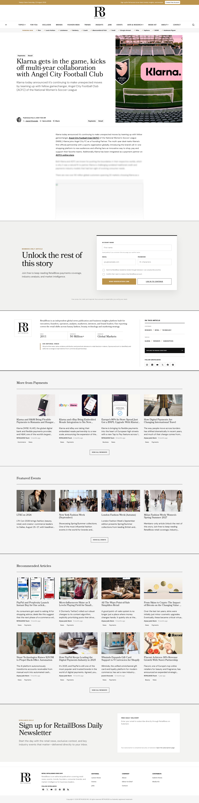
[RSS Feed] (68, 789)
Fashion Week (73, 25)
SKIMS (156, 30)
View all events (99, 540)
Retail (30, 56)
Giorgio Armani (125, 30)
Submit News (157, 778)
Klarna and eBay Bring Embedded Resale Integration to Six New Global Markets (77, 422)
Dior (39, 30)
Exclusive (46, 25)
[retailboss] (99, 13)
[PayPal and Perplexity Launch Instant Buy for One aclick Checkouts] (36, 588)
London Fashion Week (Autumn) (118, 515)
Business (106, 442)
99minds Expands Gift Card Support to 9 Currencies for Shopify (120, 659)
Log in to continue (154, 281)
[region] (99, 30)
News (30, 442)
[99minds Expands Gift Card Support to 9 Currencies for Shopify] (120, 643)
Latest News (96, 778)
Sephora (147, 30)
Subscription (168, 341)
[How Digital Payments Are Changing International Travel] (163, 405)
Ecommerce (22, 442)
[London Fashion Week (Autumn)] (120, 501)
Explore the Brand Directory (156, 350)
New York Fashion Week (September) (72, 516)
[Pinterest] (59, 789)
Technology (166, 330)
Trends (87, 25)
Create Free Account (172, 2)
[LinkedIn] (64, 789)
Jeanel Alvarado (31, 121)
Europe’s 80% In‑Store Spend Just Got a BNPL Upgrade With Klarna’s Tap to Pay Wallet (120, 422)
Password (142, 257)
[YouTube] (51, 789)
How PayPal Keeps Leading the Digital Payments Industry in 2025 (77, 659)
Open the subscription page (165, 748)
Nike (137, 30)
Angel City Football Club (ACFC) (84, 138)
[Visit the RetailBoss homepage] (23, 328)
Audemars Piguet (170, 30)
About (164, 25)
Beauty (147, 680)
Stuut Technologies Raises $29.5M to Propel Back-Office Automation (35, 659)
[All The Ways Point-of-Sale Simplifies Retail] (120, 588)
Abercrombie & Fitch (99, 30)
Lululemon (64, 30)
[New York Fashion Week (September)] (78, 501)
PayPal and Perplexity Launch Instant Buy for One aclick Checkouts (33, 605)
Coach (85, 30)
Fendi (113, 30)
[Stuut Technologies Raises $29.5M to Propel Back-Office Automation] (36, 643)
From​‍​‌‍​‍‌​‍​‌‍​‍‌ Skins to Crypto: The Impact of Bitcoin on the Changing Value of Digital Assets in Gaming (162, 605)
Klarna (147, 341)
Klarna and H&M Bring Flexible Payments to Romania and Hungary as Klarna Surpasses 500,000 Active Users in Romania (35, 424)
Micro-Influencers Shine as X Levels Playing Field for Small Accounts (75, 605)
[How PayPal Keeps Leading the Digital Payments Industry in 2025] (78, 643)
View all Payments (99, 452)
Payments (21, 56)
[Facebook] (43, 789)
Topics (21, 25)
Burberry (75, 30)
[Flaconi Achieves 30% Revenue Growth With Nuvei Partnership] (163, 643)
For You (34, 25)
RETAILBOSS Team (23, 438)
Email (104, 257)
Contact (177, 25)
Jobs (110, 25)
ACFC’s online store (65, 155)
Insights (99, 25)
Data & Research (134, 25)
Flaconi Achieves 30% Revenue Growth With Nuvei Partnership (161, 659)
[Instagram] (55, 789)
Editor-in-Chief (127, 782)
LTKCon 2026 (24, 515)
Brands (59, 25)
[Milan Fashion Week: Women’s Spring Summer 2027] (163, 501)
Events (120, 25)
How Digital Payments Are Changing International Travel (160, 421)
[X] (47, 789)
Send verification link (119, 281)
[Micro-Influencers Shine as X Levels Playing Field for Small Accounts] (78, 588)
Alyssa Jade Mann (150, 438)
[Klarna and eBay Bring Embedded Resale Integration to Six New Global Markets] (78, 405)
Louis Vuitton (50, 30)
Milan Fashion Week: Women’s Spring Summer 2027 (160, 516)
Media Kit (152, 25)
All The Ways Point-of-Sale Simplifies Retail (115, 604)
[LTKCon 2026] (36, 501)
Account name (108, 242)
